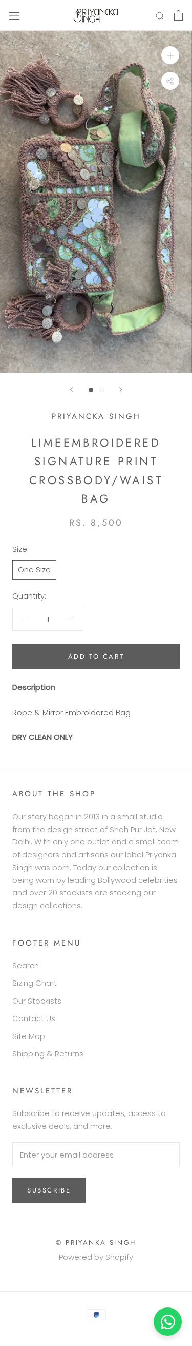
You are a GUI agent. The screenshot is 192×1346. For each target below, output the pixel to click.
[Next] (120, 389)
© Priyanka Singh (96, 1242)
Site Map (28, 1036)
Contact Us (33, 1018)
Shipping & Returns (47, 1053)
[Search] (160, 15)
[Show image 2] (101, 390)
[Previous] (71, 389)
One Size (34, 569)
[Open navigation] (14, 15)
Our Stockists (36, 1000)
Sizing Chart (34, 982)
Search (25, 965)
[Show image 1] (91, 390)
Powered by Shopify (96, 1257)
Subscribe (49, 1190)
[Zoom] (170, 55)
